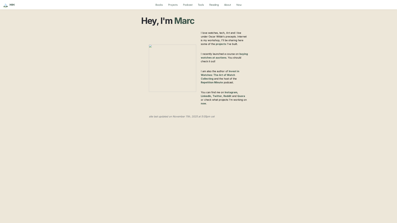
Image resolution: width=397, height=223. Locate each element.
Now (239, 4)
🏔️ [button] (5, 5)
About (227, 4)
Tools (201, 4)
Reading (214, 4)
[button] (5, 4)
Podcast (188, 4)
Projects (173, 4)
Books (159, 4)
